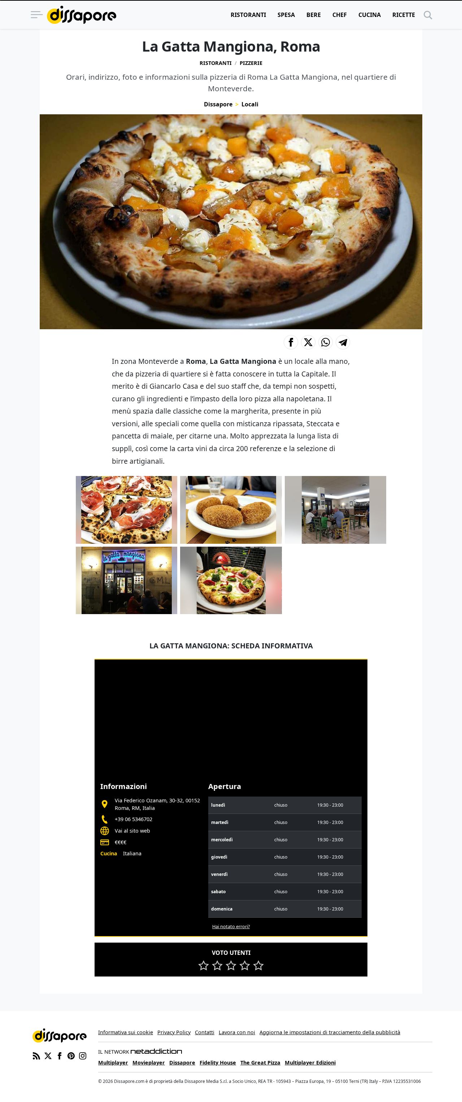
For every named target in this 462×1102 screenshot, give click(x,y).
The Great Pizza (260, 1062)
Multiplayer (113, 1062)
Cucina (369, 15)
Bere (313, 15)
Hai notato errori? (231, 927)
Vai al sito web (132, 830)
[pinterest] (71, 1055)
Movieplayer (148, 1062)
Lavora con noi (237, 1032)
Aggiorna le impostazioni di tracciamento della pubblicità (330, 1032)
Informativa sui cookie (125, 1032)
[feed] (36, 1055)
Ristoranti (248, 15)
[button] (291, 342)
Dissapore (218, 104)
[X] (48, 1055)
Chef (339, 15)
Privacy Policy (174, 1032)
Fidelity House (218, 1062)
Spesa (286, 15)
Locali (249, 104)
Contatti (204, 1032)
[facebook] (59, 1055)
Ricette (403, 15)
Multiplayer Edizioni (310, 1062)
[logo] (81, 15)
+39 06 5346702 (133, 819)
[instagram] (82, 1055)
